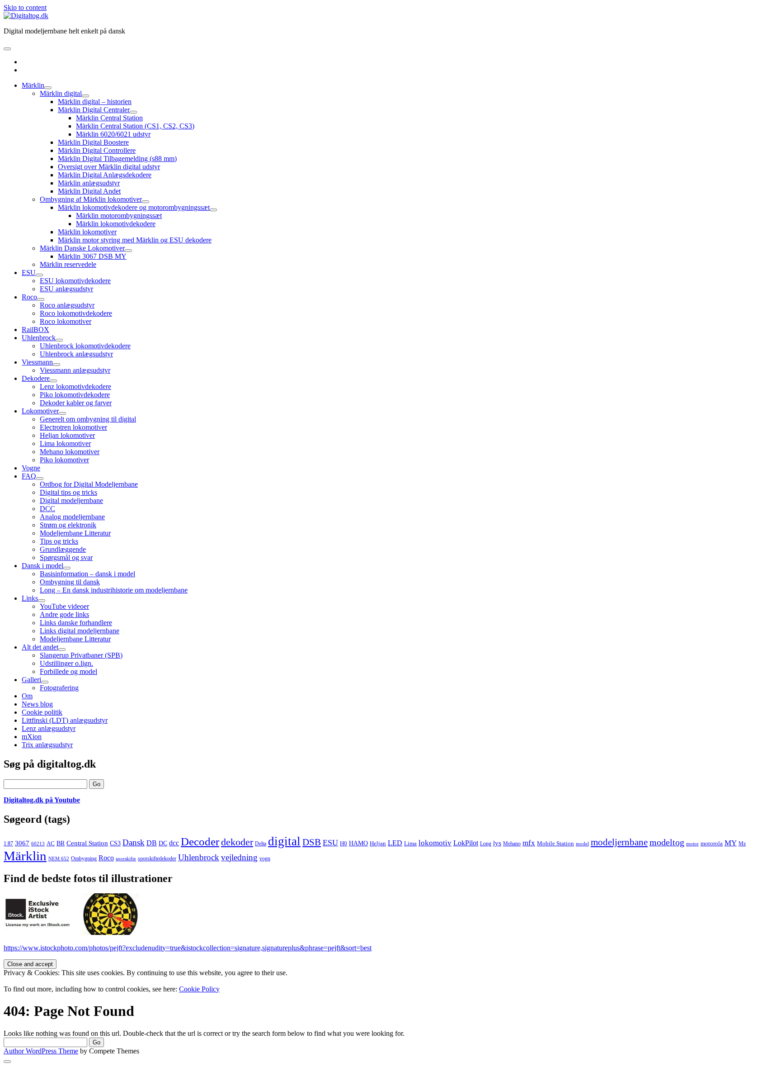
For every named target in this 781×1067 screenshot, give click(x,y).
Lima (410, 843)
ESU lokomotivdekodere (75, 281)
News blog (37, 704)
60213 (38, 843)
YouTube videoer (64, 606)
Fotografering (59, 688)
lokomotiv (435, 843)
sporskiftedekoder (157, 858)
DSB (311, 842)
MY (731, 843)
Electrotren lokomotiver (73, 427)
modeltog (666, 842)
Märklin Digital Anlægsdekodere (104, 175)
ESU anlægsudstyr (66, 289)
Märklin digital (61, 93)
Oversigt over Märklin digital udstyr (109, 167)
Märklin (33, 85)
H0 (343, 843)
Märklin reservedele (68, 264)
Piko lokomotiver (64, 460)
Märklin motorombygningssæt (119, 215)
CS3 (115, 843)
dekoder (237, 842)
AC (51, 843)
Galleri (31, 679)
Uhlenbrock (39, 337)
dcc (174, 843)
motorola (712, 843)
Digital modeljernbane (71, 500)
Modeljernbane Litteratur (75, 533)
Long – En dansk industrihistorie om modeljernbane (114, 590)
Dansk (133, 842)
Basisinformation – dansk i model (87, 574)
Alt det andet (40, 647)
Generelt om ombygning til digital (88, 419)
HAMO (358, 843)
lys (497, 843)
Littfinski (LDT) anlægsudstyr (65, 720)
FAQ (29, 476)
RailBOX (35, 329)
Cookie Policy (199, 989)
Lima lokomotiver (65, 443)
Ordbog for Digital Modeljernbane (89, 484)
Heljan (378, 843)
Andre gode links (64, 614)
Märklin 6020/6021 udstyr (113, 134)
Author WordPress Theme (41, 1051)
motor (692, 843)
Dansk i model (42, 565)
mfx (528, 843)
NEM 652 (58, 858)
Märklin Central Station (109, 118)
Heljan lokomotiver (67, 435)
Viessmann (37, 362)
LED (395, 843)
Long (485, 843)
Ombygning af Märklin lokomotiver (91, 199)
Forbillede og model (68, 671)
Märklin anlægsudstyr (89, 183)
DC (163, 843)
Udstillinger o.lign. (66, 663)
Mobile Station (555, 843)
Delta (260, 843)
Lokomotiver (40, 411)
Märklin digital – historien (95, 101)
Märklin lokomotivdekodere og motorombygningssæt (134, 207)
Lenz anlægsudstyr (48, 728)
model (582, 843)
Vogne (31, 468)
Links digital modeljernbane (79, 631)
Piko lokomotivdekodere (75, 394)
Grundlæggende (63, 549)
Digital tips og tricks (68, 492)
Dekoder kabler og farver (76, 403)
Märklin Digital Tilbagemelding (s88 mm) (117, 158)
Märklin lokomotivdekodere (115, 224)
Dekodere (36, 378)
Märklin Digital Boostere (93, 142)
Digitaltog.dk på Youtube (42, 800)
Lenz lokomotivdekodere (75, 386)
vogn (264, 858)
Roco (29, 297)
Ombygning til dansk (70, 582)
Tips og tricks (59, 541)
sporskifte (126, 858)
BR (60, 843)
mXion (32, 736)
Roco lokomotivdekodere (76, 313)
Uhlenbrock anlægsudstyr (76, 354)
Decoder (200, 841)
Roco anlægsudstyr (67, 305)
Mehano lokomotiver (69, 451)
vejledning (239, 857)
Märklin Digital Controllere (97, 150)
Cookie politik (42, 712)
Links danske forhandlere (76, 622)
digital (284, 841)
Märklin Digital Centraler (94, 110)
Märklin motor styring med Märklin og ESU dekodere (135, 240)
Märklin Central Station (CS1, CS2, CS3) (135, 126)
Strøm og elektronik (68, 525)
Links (30, 598)
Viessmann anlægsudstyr (75, 370)
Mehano (512, 843)
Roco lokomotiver (65, 321)
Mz (742, 843)
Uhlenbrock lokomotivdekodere (85, 346)
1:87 (8, 843)
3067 (22, 843)
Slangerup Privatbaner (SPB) (81, 655)
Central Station (87, 843)
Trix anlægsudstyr (47, 745)
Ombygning (84, 858)
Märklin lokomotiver (87, 232)
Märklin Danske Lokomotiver (82, 248)
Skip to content (25, 7)
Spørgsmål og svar (66, 557)
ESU (29, 272)
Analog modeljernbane (72, 517)
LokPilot (465, 843)
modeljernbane (619, 842)
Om (27, 696)
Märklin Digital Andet (89, 191)
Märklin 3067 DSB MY (92, 256)
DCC (47, 508)
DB (151, 843)
